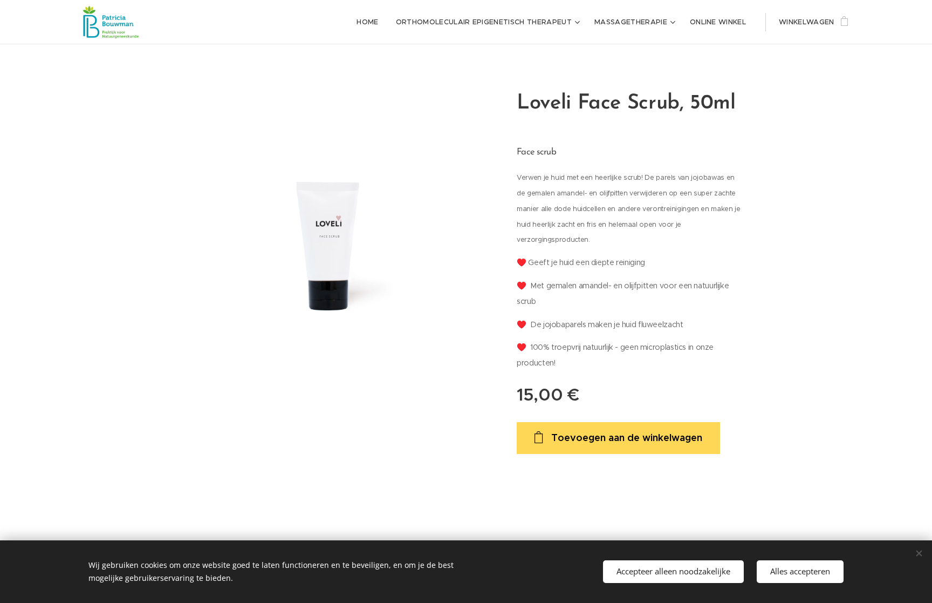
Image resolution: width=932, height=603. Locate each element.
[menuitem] (370, 22)
